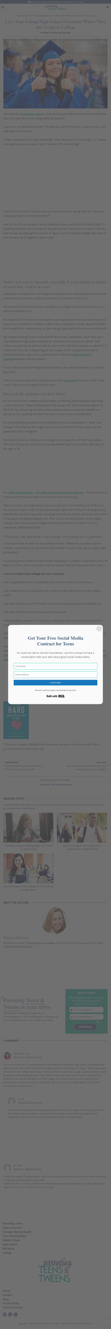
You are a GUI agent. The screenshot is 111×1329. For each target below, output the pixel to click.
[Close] (99, 628)
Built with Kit (56, 696)
